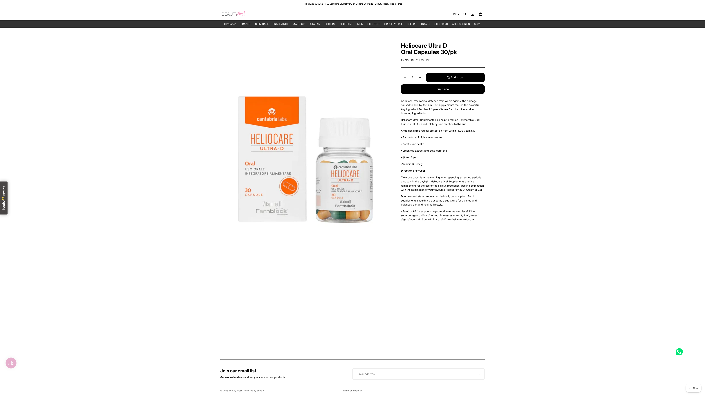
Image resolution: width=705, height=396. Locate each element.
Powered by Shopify (254, 390)
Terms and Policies (352, 390)
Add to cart (457, 77)
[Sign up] (479, 374)
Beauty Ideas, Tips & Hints (388, 3)
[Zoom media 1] (306, 142)
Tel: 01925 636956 (313, 3)
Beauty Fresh (236, 390)
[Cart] (481, 14)
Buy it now (443, 89)
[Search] (465, 14)
